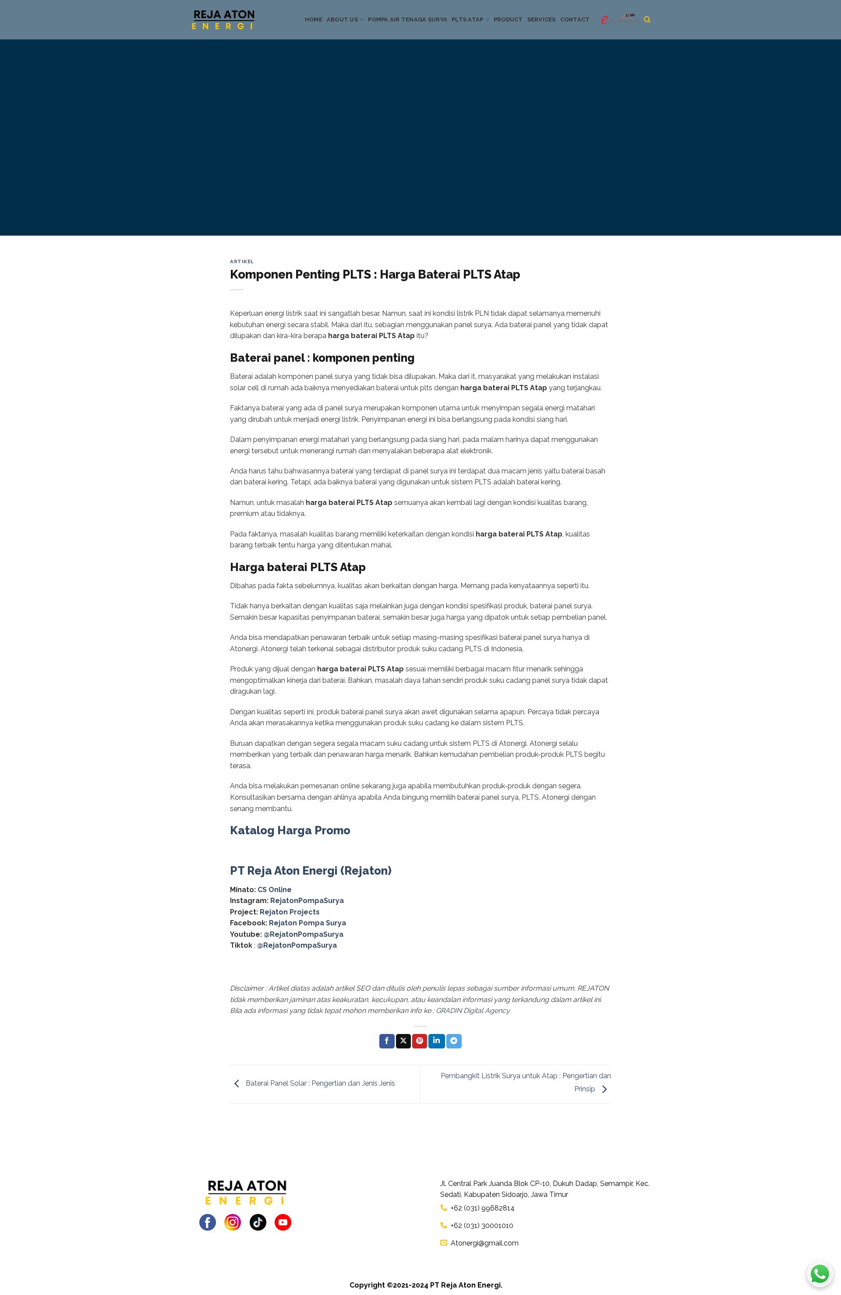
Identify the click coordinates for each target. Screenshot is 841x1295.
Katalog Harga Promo (290, 830)
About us (342, 19)
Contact (575, 19)
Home (313, 19)
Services (541, 19)
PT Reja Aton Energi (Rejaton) (311, 870)
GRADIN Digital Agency (473, 1010)
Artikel (242, 261)
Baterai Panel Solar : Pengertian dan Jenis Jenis (319, 1084)
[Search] (647, 19)
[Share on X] (403, 1041)
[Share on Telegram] (453, 1041)
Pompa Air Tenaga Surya (407, 19)
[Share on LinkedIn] (436, 1041)
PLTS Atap (467, 19)
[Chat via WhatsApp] (820, 1274)
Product (508, 19)
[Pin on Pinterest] (419, 1041)
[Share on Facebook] (386, 1041)
